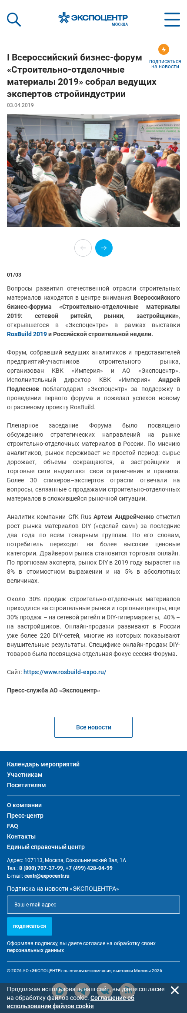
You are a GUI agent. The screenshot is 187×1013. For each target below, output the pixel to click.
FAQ (12, 825)
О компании (24, 805)
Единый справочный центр (46, 846)
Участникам (25, 774)
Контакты (21, 836)
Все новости (93, 727)
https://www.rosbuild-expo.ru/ (65, 672)
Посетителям (26, 785)
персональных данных (35, 950)
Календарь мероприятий (43, 764)
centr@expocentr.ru (47, 876)
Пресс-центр (25, 815)
